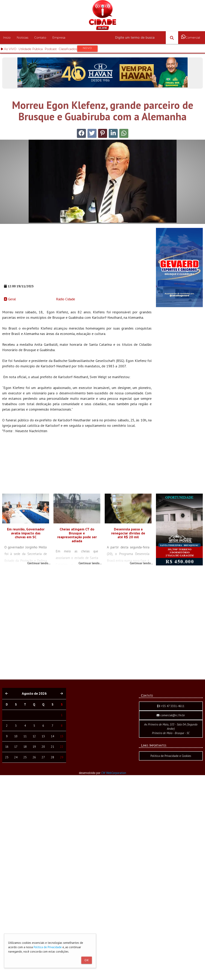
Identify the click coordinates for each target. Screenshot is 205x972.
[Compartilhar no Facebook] (81, 133)
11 (25, 736)
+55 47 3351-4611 (172, 706)
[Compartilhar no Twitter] (91, 133)
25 (25, 757)
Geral (11, 299)
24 (15, 757)
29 (61, 757)
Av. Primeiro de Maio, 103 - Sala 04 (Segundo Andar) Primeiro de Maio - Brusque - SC (170, 728)
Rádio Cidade (65, 299)
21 (52, 747)
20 (43, 747)
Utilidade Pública (30, 49)
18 (25, 747)
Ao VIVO (9, 49)
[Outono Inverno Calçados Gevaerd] (179, 306)
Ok (86, 960)
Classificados (75, 48)
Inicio (7, 37)
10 (15, 736)
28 (52, 757)
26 (34, 757)
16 (6, 747)
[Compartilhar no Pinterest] (102, 133)
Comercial (192, 37)
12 (34, 736)
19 (34, 747)
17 (15, 747)
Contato (40, 37)
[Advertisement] (77, 256)
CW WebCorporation (113, 773)
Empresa (58, 37)
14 (52, 736)
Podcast (51, 49)
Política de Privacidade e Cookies (171, 756)
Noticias (22, 37)
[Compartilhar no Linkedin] (113, 133)
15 (61, 736)
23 (6, 757)
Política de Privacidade (48, 947)
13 (43, 736)
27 (43, 757)
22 (61, 747)
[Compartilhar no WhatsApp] (123, 133)
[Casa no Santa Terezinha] (179, 564)
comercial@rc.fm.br (172, 715)
